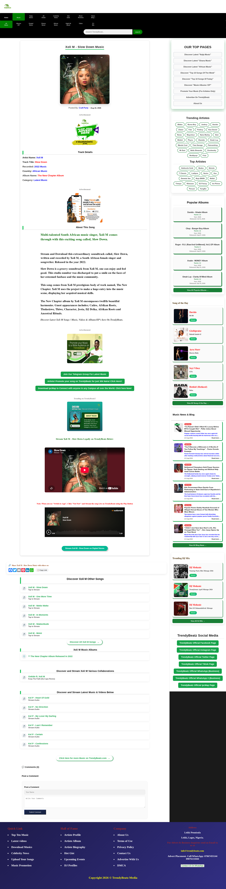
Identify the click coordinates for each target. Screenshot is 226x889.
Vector (205, 173)
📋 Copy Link (42, 570)
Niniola (211, 168)
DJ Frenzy (203, 184)
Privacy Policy (125, 847)
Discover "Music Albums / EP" (197, 85)
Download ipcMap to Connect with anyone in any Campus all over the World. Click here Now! (85, 388)
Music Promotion (21, 865)
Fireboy (200, 130)
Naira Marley (205, 135)
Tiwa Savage (198, 145)
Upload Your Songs (22, 859)
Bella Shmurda (196, 150)
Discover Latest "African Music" (198, 67)
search (137, 32)
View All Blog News (197, 545)
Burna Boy (192, 124)
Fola (204, 155)
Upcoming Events (74, 859)
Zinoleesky (211, 150)
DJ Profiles (70, 865)
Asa (215, 173)
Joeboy (204, 124)
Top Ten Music (19, 834)
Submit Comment (35, 812)
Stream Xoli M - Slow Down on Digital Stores (84, 548)
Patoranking (213, 145)
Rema (179, 135)
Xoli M (39, 157)
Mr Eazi (182, 150)
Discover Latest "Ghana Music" (198, 61)
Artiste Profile (72, 834)
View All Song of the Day (198, 403)
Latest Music (40, 180)
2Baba (179, 124)
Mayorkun (191, 135)
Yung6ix (203, 189)
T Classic (182, 173)
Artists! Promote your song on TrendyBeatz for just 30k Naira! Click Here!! (84, 381)
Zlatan (180, 130)
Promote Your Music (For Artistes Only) (197, 91)
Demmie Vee (186, 178)
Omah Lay (214, 140)
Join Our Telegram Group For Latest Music (84, 374)
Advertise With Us (128, 859)
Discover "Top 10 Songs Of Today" (197, 79)
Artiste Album (72, 841)
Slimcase (190, 184)
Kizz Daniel (212, 130)
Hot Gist (69, 853)
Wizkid (180, 140)
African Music (39, 171)
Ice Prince (216, 184)
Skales (201, 168)
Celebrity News (20, 853)
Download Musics (21, 847)
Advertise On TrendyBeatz (198, 97)
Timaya (178, 184)
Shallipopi (193, 155)
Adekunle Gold (187, 168)
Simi (216, 135)
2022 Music (40, 166)
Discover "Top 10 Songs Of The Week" (198, 73)
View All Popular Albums (198, 290)
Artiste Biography (74, 847)
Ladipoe (195, 173)
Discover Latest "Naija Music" (197, 55)
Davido (215, 124)
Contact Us (123, 853)
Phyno (190, 140)
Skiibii (212, 178)
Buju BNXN (200, 178)
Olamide (201, 140)
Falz (190, 130)
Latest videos (19, 841)
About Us (198, 103)
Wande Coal (182, 145)
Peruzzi (192, 189)
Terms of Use (124, 841)
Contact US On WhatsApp (192, 866)
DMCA (121, 865)
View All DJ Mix (198, 621)
